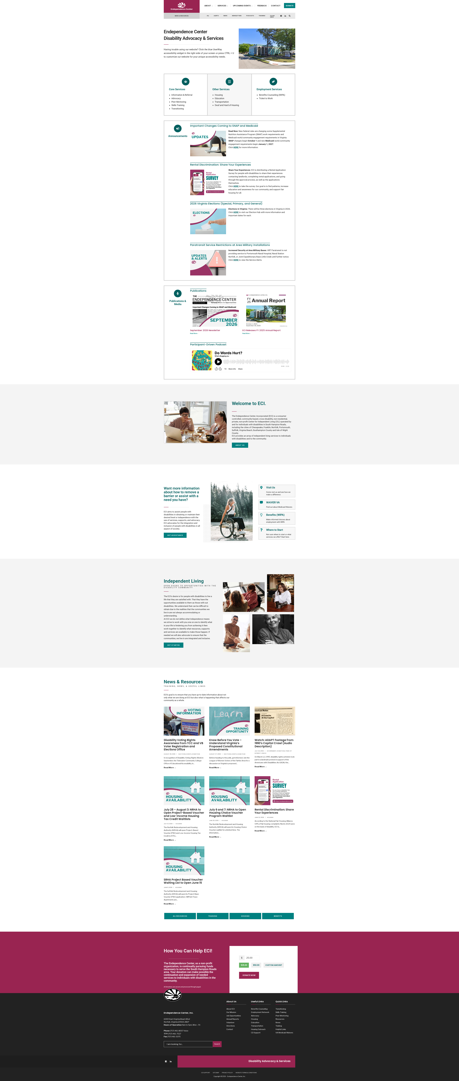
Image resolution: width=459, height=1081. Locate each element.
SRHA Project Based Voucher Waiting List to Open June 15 (183, 881)
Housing (219, 95)
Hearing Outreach (258, 1029)
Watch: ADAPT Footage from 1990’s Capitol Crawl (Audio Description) (274, 743)
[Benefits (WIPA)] (261, 514)
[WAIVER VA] (261, 502)
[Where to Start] (261, 529)
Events (188, 754)
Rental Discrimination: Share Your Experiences (274, 811)
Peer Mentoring (178, 102)
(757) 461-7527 (174, 1034)
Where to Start (274, 529)
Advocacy (176, 98)
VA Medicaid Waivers (284, 1032)
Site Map (216, 1072)
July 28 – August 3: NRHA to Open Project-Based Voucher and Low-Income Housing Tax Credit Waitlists (184, 814)
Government (271, 751)
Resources (280, 1019)
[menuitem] (209, 5)
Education (219, 98)
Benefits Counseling (259, 1009)
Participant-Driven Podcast (208, 344)
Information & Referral (181, 95)
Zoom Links (272, 16)
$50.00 (256, 965)
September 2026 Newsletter (205, 330)
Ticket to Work (266, 98)
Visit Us (270, 487)
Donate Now (249, 975)
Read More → (176, 767)
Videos (263, 753)
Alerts (216, 16)
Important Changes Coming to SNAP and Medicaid (224, 126)
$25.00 (244, 965)
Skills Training (177, 105)
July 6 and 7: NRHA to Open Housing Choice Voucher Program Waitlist (227, 813)
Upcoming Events (242, 5)
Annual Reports (232, 1019)
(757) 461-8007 (176, 1031)
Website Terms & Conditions (246, 1072)
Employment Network (260, 1012)
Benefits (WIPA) (275, 514)
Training (262, 16)
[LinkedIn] (285, 16)
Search (217, 1044)
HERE (235, 186)
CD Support (255, 1032)
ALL (208, 16)
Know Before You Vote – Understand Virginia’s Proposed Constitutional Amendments (226, 744)
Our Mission (231, 1012)
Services (222, 5)
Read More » (194, 333)
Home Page (196, 754)
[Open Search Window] (289, 16)
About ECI (230, 1009)
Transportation (222, 102)
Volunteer (230, 1022)
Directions (230, 1026)
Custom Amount (273, 965)
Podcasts (250, 16)
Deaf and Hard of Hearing (227, 105)
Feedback (262, 5)
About (207, 5)
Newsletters (236, 16)
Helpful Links (281, 1029)
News (225, 16)
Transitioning (177, 108)
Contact (275, 5)
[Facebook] (281, 16)
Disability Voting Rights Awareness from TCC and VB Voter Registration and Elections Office (183, 744)
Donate (289, 5)
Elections (182, 754)
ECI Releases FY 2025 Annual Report (261, 330)
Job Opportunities (233, 1016)
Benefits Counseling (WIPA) (272, 95)
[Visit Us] (261, 487)
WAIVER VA (273, 502)
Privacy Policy (227, 1072)
